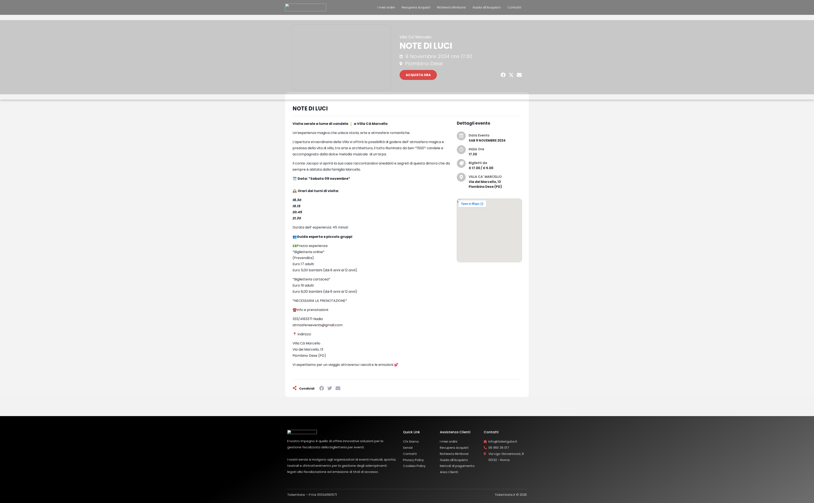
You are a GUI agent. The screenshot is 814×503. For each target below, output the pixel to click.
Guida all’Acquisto (487, 7)
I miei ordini (386, 7)
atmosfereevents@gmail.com (318, 325)
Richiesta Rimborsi (451, 7)
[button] (503, 75)
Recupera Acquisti (416, 7)
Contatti (514, 7)
